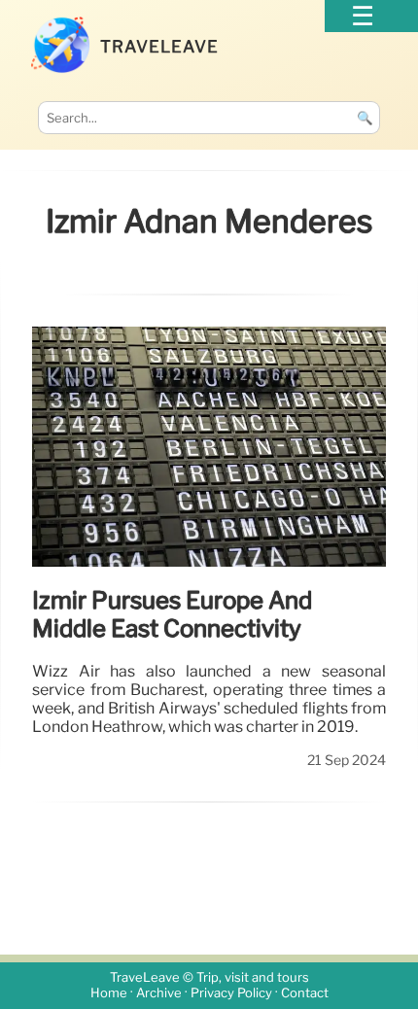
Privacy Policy (231, 993)
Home (108, 993)
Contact (305, 993)
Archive (159, 993)
